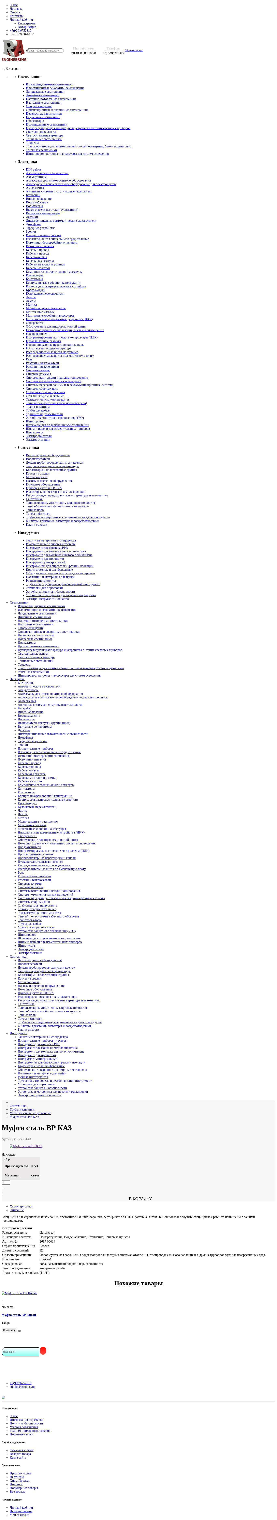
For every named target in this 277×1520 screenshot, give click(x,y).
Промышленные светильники (46, 124)
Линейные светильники (42, 95)
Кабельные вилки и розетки (45, 264)
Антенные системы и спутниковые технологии (59, 191)
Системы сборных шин (42, 388)
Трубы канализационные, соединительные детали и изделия (68, 517)
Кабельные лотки (38, 268)
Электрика (17, 679)
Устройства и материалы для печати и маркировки (61, 595)
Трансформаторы (38, 406)
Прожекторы (35, 120)
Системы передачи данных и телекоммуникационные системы (69, 385)
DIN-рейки (33, 169)
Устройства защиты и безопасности (50, 591)
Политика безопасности (26, 1423)
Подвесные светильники (43, 117)
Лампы (31, 297)
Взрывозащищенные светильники (49, 84)
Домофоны (33, 224)
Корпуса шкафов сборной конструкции (53, 282)
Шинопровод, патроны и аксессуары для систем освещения (67, 153)
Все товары (18, 1491)
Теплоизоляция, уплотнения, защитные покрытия (60, 502)
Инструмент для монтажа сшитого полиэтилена (59, 555)
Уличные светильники (41, 150)
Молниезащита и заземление (46, 308)
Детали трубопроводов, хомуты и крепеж (54, 462)
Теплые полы (35, 510)
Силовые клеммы (38, 370)
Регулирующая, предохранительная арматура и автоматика (67, 495)
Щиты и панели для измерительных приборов (58, 428)
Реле (29, 359)
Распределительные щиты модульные (52, 352)
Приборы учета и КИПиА (44, 488)
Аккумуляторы (36, 176)
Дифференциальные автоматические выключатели (61, 220)
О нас (14, 1416)
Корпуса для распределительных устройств (56, 286)
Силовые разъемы (38, 374)
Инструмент (18, 1033)
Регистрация (26, 23)
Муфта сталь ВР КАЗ (24, 1116)
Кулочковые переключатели (45, 293)
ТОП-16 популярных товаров (30, 1430)
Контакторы (34, 275)
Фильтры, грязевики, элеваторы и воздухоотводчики (62, 521)
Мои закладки (19, 1515)
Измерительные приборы (43, 235)
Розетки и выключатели (42, 363)
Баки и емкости (36, 524)
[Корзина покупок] (146, 50)
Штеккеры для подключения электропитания (57, 425)
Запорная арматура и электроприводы (52, 466)
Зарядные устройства (40, 228)
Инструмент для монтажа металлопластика (56, 551)
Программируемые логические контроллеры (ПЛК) (62, 337)
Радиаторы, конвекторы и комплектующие (55, 491)
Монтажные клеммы (40, 312)
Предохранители (37, 333)
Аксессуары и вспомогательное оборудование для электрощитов (71, 184)
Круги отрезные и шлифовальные (49, 569)
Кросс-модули (35, 290)
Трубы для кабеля (38, 410)
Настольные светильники (43, 102)
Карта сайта (18, 1457)
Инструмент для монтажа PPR (47, 547)
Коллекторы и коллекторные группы (51, 470)
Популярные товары (24, 1488)
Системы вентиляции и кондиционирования (57, 377)
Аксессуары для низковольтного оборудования (58, 180)
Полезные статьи (21, 1434)
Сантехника (34, 499)
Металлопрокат (36, 477)
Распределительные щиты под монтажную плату (60, 355)
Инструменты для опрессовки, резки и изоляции (59, 566)
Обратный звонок (134, 50)
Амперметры (35, 187)
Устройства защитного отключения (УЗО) (55, 417)
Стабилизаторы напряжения (45, 392)
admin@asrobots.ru (22, 1386)
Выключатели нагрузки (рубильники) (52, 209)
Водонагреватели (38, 459)
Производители (20, 1473)
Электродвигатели (39, 436)
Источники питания (40, 246)
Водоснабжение (37, 202)
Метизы (31, 304)
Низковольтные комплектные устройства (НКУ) (59, 319)
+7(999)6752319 (20, 1383)
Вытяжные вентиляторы (43, 213)
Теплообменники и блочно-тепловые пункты (57, 506)
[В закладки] (19, 1331)
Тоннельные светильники (44, 139)
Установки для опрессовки (44, 588)
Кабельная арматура (40, 260)
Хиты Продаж (19, 1480)
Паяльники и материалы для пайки (50, 577)
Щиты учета (34, 432)
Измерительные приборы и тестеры (50, 544)
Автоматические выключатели (47, 173)
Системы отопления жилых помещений (53, 381)
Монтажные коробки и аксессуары (50, 315)
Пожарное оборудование (43, 484)
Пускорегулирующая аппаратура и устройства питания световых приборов (78, 128)
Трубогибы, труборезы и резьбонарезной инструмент (63, 584)
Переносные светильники (44, 113)
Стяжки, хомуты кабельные (45, 395)
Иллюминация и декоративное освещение (55, 88)
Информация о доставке (26, 1419)
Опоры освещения (39, 106)
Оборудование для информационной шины (56, 326)
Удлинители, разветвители (44, 414)
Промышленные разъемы (43, 341)
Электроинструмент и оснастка (48, 598)
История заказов (21, 1511)
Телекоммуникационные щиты (47, 399)
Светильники (19, 602)
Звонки (31, 231)
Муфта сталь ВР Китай (19, 1315)
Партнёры (17, 1477)
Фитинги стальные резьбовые (30, 1113)
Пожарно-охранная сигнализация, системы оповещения (65, 330)
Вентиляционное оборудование (48, 455)
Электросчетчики (38, 439)
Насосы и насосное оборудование (49, 480)
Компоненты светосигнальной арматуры (54, 271)
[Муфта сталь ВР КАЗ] (26, 1146)
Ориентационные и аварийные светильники (57, 110)
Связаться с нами (21, 1450)
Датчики (32, 217)
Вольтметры (34, 206)
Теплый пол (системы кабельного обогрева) (56, 403)
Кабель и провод (37, 249)
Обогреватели (35, 322)
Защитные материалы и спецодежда (51, 540)
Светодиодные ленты (41, 131)
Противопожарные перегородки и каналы (55, 344)
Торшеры (32, 142)
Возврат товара (20, 1454)
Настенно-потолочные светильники (51, 99)
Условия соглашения (24, 1427)
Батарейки (33, 195)
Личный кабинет (21, 1507)
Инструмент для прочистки (45, 558)
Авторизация (27, 27)
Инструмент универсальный (45, 562)
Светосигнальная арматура (44, 135)
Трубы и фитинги (38, 513)
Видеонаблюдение (39, 198)
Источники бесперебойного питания (51, 242)
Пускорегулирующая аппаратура (48, 348)
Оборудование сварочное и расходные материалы (60, 573)
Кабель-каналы (36, 257)
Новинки (16, 1484)
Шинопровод (35, 421)
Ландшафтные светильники (45, 91)
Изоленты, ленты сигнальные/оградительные (57, 239)
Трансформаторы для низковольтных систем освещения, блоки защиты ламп (79, 146)
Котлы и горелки (37, 473)
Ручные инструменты (41, 580)
